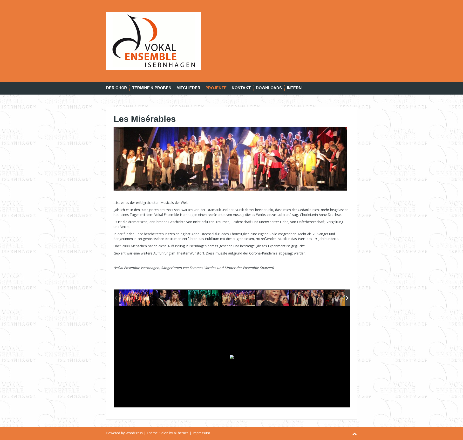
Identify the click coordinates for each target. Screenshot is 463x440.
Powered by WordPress (124, 433)
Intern (294, 88)
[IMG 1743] (204, 298)
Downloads (269, 88)
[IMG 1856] (273, 298)
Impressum (201, 433)
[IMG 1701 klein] (307, 298)
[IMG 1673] (341, 298)
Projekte (216, 88)
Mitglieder (188, 88)
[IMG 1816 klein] (136, 298)
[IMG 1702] (238, 298)
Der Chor (116, 88)
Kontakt (241, 88)
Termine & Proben (151, 88)
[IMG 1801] (170, 298)
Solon (163, 433)
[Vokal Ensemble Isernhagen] (153, 40)
